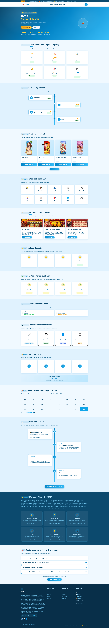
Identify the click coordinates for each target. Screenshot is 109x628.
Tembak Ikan (64, 594)
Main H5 (36, 27)
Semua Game (64, 602)
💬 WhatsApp (78, 594)
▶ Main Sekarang (29, 164)
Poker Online (64, 600)
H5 (83, 4)
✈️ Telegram (78, 592)
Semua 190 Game (54, 169)
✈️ (22, 619)
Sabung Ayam (64, 592)
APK (86, 4)
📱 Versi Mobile (79, 596)
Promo (51, 4)
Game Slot (49, 592)
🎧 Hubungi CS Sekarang (54, 579)
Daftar (60, 4)
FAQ (64, 4)
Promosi (49, 594)
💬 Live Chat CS (79, 591)
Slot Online (64, 591)
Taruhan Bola (64, 596)
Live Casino (64, 598)
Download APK (26, 27)
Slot (48, 4)
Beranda (49, 591)
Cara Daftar (49, 600)
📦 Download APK (79, 598)
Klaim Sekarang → (27, 237)
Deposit (56, 4)
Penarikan (49, 598)
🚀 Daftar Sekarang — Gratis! (54, 486)
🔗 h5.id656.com (79, 603)
